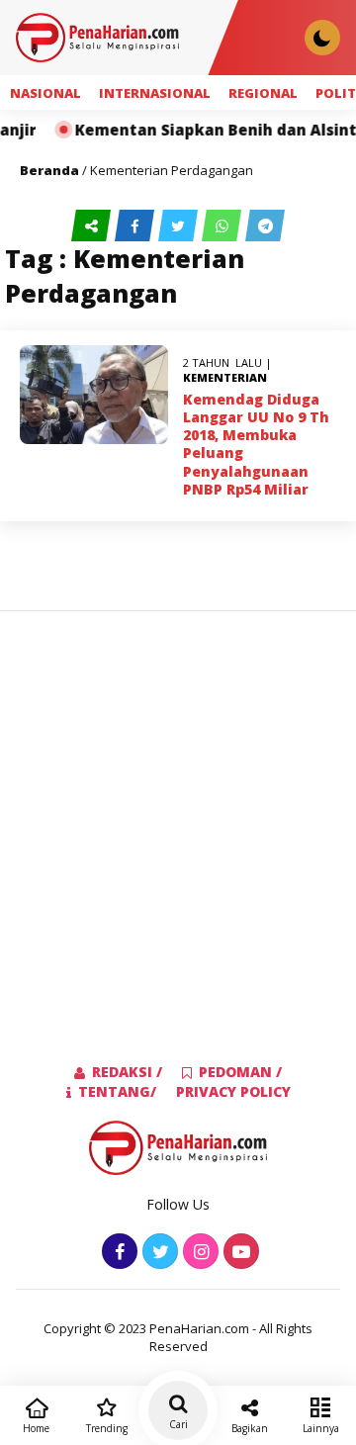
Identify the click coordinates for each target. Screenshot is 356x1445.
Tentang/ (117, 1091)
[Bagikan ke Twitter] (180, 226)
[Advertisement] (178, 805)
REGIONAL (263, 93)
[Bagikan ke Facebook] (136, 226)
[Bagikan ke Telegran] (265, 226)
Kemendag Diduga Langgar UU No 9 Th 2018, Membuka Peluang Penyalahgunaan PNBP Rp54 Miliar (256, 444)
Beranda (49, 170)
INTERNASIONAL (155, 93)
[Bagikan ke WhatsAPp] (223, 226)
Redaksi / (127, 1071)
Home (36, 1428)
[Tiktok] (239, 1252)
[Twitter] (157, 1252)
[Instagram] (198, 1252)
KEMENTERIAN (225, 377)
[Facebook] (117, 1252)
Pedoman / (240, 1071)
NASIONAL (45, 93)
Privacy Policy (233, 1091)
